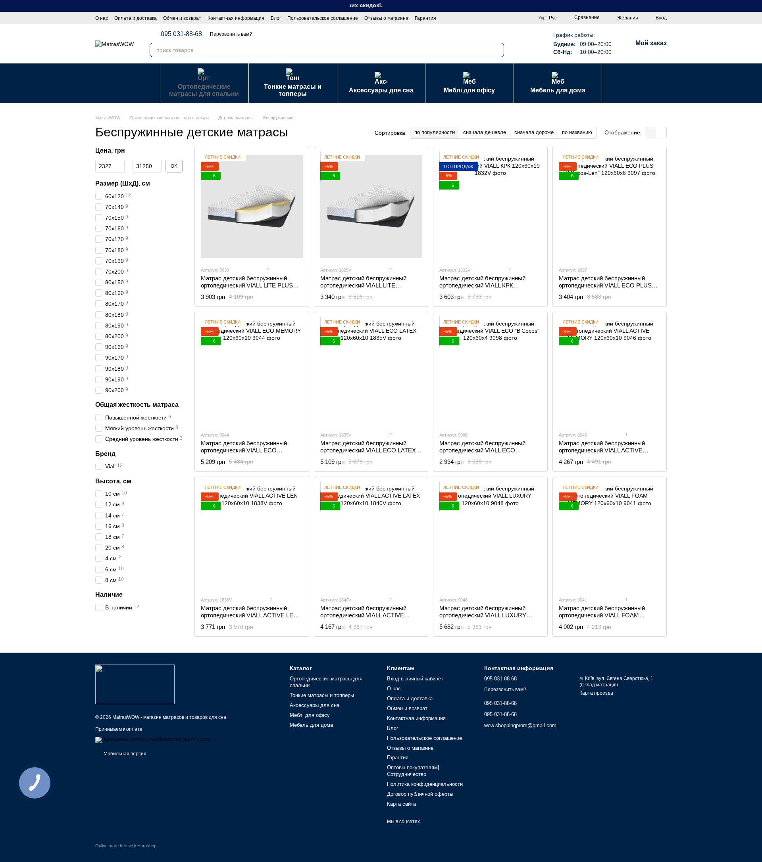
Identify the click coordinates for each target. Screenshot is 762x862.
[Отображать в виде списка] (661, 132)
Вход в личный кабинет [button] (415, 679)
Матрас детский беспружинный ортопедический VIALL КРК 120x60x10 (482, 285)
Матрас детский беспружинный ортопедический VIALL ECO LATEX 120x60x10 (368, 450)
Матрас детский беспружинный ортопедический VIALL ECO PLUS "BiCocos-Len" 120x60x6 (605, 285)
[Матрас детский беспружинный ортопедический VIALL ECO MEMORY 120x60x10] (252, 371)
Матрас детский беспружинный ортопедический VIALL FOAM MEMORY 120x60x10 (602, 615)
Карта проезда (596, 693)
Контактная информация (236, 18)
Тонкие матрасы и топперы (292, 90)
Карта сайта (401, 804)
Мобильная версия (124, 754)
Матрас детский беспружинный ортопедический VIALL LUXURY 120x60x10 (482, 615)
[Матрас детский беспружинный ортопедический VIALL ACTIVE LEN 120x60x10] (252, 536)
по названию (577, 132)
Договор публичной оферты (420, 794)
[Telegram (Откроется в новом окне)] (523, 43)
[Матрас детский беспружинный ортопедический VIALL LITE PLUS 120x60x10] (252, 206)
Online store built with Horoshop (125, 845)
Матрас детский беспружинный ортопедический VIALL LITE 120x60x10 (363, 285)
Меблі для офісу (469, 90)
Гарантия (425, 18)
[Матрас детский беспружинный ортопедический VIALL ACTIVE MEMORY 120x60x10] (610, 371)
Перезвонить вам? (231, 34)
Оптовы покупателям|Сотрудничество (413, 770)
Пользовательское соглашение (322, 18)
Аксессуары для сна (381, 90)
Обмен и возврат (182, 18)
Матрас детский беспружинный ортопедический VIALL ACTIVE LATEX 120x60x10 (363, 615)
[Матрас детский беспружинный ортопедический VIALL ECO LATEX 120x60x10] (371, 371)
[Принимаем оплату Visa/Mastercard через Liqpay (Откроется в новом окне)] (153, 739)
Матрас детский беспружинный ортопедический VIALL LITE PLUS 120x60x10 (247, 285)
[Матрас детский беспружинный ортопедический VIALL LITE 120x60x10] (371, 206)
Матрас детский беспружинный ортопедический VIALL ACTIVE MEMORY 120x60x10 (602, 450)
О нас (101, 18)
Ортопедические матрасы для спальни (204, 90)
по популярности (434, 132)
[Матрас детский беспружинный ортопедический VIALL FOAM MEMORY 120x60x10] (610, 536)
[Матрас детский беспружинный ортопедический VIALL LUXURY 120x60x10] (490, 536)
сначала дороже (534, 132)
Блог (276, 18)
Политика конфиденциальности (425, 784)
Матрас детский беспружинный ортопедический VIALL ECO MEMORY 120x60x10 (244, 450)
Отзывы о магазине (386, 18)
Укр (542, 17)
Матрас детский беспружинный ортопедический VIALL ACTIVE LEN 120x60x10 (249, 615)
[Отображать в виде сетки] (650, 132)
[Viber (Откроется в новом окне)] (532, 43)
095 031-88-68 (181, 34)
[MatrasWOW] (135, 684)
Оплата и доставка (135, 18)
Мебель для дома (557, 90)
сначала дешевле (484, 132)
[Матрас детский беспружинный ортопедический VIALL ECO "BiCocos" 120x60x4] (490, 371)
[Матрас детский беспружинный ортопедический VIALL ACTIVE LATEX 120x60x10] (371, 536)
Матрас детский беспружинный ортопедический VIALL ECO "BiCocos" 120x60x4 (482, 450)
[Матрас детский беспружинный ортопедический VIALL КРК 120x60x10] (490, 206)
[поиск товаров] (497, 50)
